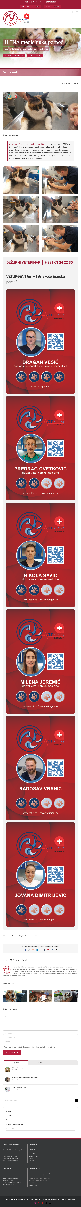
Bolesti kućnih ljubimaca (10, 1178)
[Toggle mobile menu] (77, 12)
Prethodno (67, 84)
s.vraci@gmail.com (12, 1158)
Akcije (9, 1111)
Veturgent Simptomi (9, 1174)
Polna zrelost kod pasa (18, 1068)
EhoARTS (50, 1199)
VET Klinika (32, 1150)
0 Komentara (39, 936)
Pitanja (31, 1158)
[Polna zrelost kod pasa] (7, 1068)
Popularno (16, 1063)
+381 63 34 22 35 (13, 1154)
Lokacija (31, 1152)
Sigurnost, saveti (13, 1120)
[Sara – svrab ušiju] (21, 167)
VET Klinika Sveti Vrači (11, 936)
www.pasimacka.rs (12, 1160)
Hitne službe (32, 1154)
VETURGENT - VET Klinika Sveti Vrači (64, 1199)
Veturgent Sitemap (8, 1184)
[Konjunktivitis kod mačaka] (7, 1087)
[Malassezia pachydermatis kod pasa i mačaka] (7, 1078)
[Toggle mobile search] (72, 12)
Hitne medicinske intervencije (12, 1182)
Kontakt (31, 1160)
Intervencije (31, 936)
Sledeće (74, 84)
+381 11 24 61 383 (13, 1152)
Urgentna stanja (33, 1156)
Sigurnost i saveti (8, 1180)
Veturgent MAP (7, 1176)
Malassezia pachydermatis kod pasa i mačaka (25, 1077)
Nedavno (40, 1063)
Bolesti (10, 1115)
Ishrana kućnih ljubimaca (15, 1124)
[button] (4, 996)
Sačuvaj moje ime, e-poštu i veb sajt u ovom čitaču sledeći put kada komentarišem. (30, 1047)
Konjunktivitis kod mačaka (19, 1087)
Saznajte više (33, 1185)
